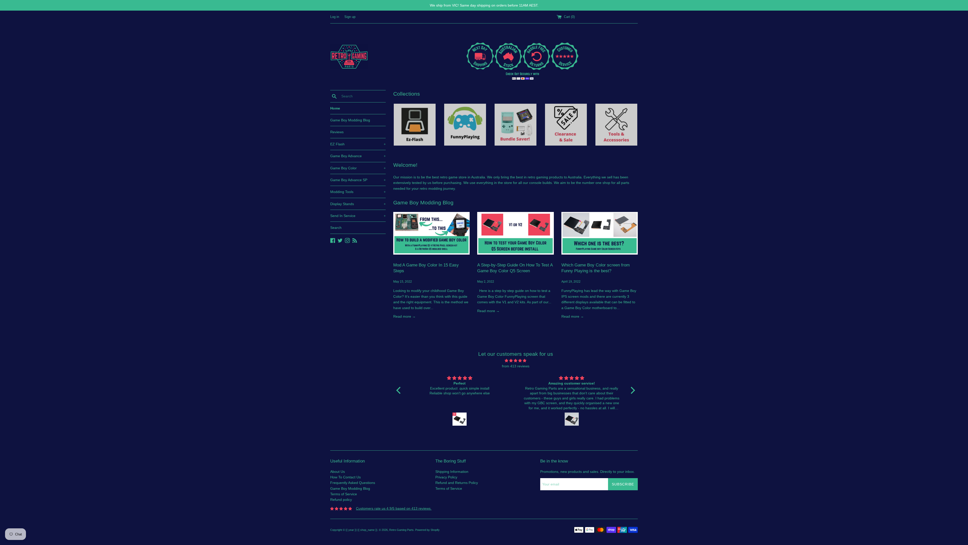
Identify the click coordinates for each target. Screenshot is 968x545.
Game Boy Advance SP (358, 180)
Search (336, 228)
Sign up (349, 17)
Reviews (337, 132)
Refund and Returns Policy (456, 483)
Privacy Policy (446, 477)
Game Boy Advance (358, 156)
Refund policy (341, 500)
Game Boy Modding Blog (350, 120)
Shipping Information (451, 472)
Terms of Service (343, 494)
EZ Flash (358, 144)
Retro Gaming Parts (401, 529)
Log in (334, 17)
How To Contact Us (345, 477)
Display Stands (358, 204)
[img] (516, 360)
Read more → (404, 316)
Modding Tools (358, 192)
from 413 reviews (515, 366)
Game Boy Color (358, 168)
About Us (337, 472)
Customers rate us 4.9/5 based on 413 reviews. (394, 508)
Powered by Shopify (427, 529)
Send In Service (358, 216)
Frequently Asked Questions (352, 483)
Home (335, 108)
